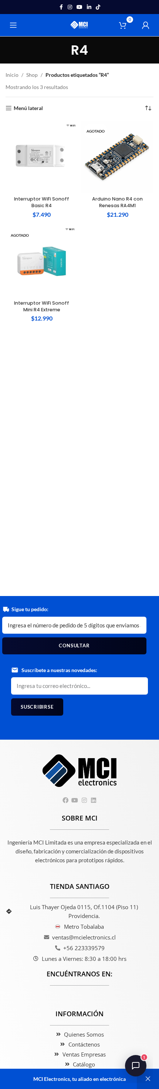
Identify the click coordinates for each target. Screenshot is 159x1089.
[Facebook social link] (61, 7)
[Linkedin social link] (89, 7)
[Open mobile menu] (13, 25)
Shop (32, 75)
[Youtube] (74, 800)
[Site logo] (80, 24)
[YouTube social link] (79, 7)
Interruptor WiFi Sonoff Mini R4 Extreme (41, 306)
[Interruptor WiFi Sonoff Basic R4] (42, 157)
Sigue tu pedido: (29, 609)
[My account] (145, 25)
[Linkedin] (93, 800)
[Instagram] (84, 800)
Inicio (12, 75)
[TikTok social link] (98, 7)
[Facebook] (65, 800)
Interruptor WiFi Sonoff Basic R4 (41, 202)
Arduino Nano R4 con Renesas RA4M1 (117, 202)
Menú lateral (28, 108)
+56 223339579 (84, 948)
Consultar (74, 645)
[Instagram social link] (69, 7)
